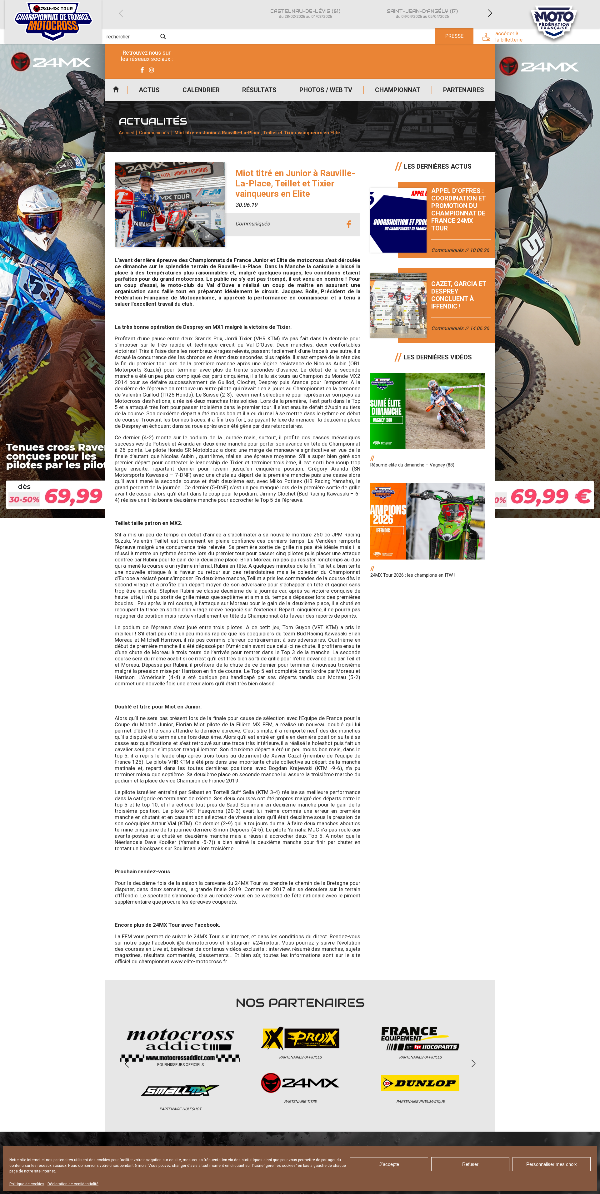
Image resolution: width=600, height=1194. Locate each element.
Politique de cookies (26, 1184)
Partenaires (463, 90)
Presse (454, 36)
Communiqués (154, 133)
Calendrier (201, 90)
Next (490, 13)
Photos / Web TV (325, 90)
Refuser (470, 1164)
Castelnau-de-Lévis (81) (305, 13)
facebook (348, 224)
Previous (120, 13)
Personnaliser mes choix (551, 1164)
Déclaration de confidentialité (73, 1184)
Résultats (259, 90)
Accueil (116, 90)
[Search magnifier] (163, 36)
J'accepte (389, 1164)
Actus (149, 90)
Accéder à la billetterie (508, 36)
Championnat (397, 90)
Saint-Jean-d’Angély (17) (422, 13)
